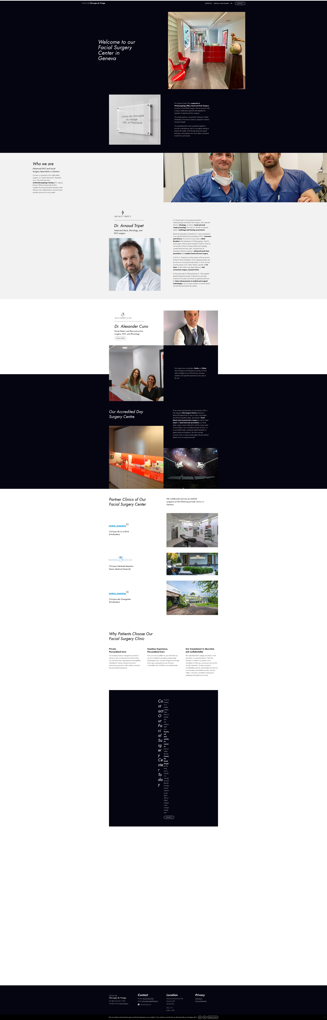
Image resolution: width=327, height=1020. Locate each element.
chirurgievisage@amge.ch (150, 1001)
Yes (200, 1017)
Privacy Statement (201, 1001)
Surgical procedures (221, 3)
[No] (325, 1017)
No (205, 1017)
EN (231, 3)
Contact (240, 3)
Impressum (198, 998)
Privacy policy (212, 1017)
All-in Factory (124, 1003)
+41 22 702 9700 (147, 998)
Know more (120, 338)
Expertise (208, 3)
